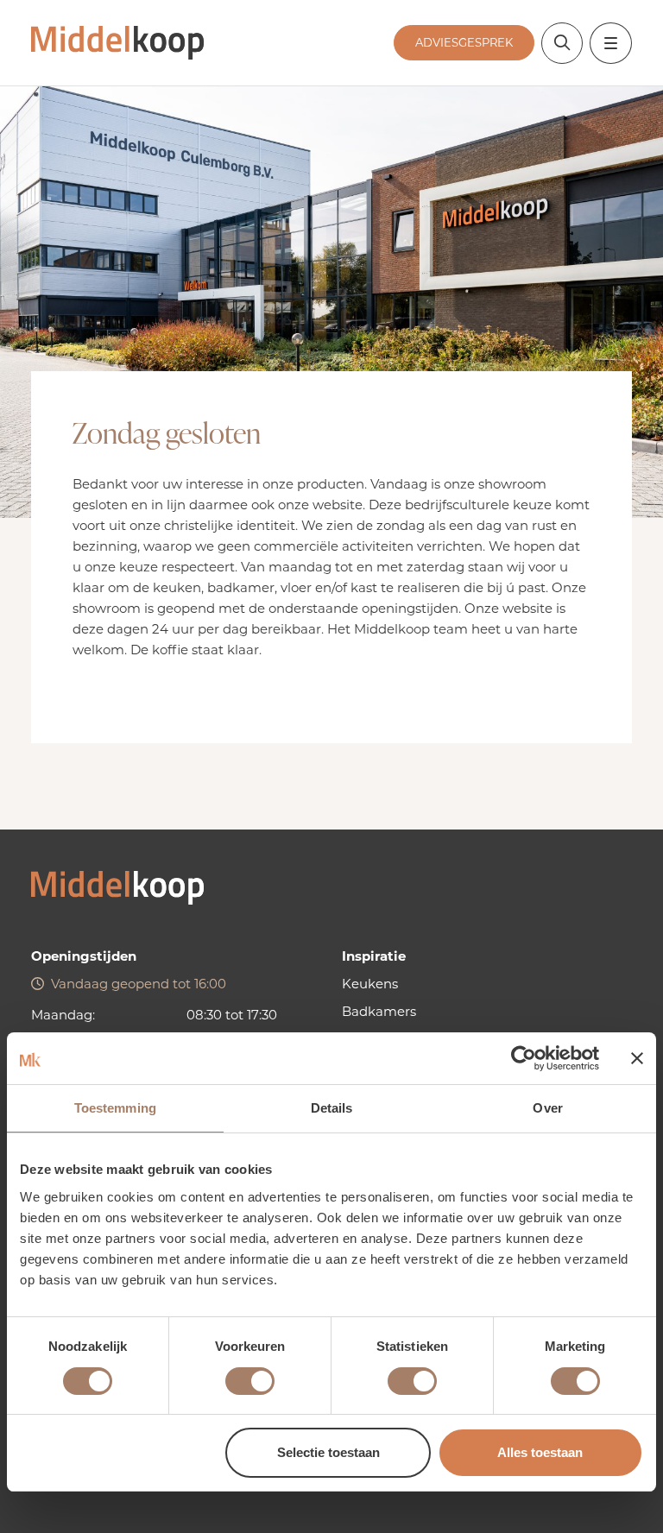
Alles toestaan (540, 1452)
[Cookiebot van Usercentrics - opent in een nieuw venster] (523, 1058)
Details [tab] (332, 1108)
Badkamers (379, 1011)
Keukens (370, 983)
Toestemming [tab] (115, 1108)
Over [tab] (547, 1108)
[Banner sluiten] (637, 1058)
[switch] (250, 1381)
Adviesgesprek (464, 42)
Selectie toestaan (328, 1452)
